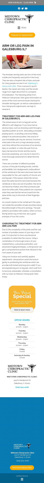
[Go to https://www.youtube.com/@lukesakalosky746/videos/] (26, 8)
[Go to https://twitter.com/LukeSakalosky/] (22, 8)
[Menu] (22, 479)
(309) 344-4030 (22, 387)
